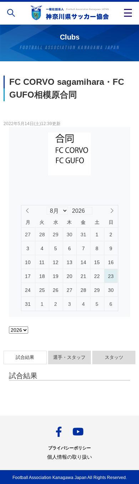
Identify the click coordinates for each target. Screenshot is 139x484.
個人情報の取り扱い (69, 457)
